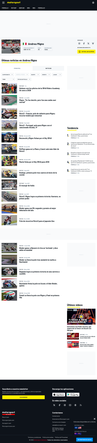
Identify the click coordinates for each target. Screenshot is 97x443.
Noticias (48, 68)
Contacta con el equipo (59, 422)
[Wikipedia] (93, 43)
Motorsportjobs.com (8, 420)
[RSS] (81, 405)
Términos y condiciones (34, 437)
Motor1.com (5, 417)
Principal (17, 68)
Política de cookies (48, 437)
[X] (88, 43)
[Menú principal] (3, 2)
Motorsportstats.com (8, 426)
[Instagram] (79, 43)
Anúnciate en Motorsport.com (60, 419)
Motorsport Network (40, 440)
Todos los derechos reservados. (57, 440)
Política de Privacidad (61, 437)
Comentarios (56, 416)
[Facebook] (84, 43)
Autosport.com (6, 423)
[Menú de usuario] (93, 3)
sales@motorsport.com (59, 425)
